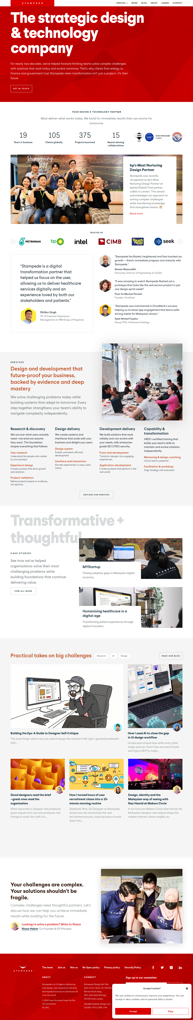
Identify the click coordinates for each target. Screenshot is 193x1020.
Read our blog (171, 656)
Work (134, 3)
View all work (23, 591)
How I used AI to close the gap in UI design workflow (155, 696)
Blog (144, 3)
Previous (13, 241)
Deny (170, 1011)
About (154, 3)
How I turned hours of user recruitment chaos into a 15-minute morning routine (96, 774)
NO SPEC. (46, 1007)
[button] (186, 988)
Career (165, 3)
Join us (61, 967)
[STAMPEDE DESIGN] (32, 3)
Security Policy (133, 967)
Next (180, 241)
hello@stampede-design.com (97, 1004)
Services (121, 3)
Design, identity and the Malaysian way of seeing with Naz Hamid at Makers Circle (155, 774)
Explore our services (96, 495)
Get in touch (21, 88)
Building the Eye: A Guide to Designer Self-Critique (66, 696)
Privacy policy (112, 967)
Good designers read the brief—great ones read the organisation (37, 774)
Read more (136, 213)
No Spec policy (90, 967)
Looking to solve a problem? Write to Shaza (51, 924)
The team (47, 967)
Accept (133, 1011)
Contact (177, 3)
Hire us (74, 967)
